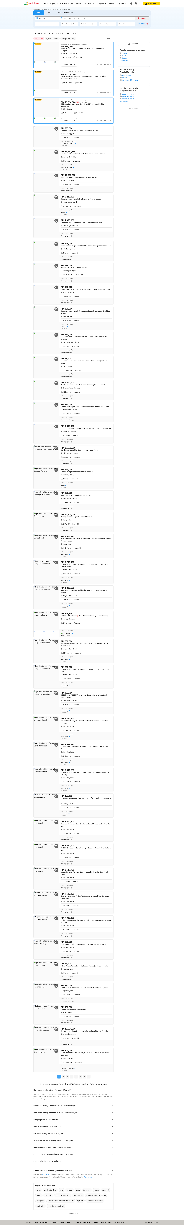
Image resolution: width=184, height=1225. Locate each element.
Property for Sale (47, 9)
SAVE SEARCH (135, 44)
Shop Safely (54, 1222)
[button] (67, 634)
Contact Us (77, 1222)
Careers (95, 1222)
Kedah (124, 58)
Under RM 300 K (128, 99)
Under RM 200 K (128, 96)
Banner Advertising (66, 1222)
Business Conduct (119, 1222)
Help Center (87, 1222)
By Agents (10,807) (68, 39)
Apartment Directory (65, 13)
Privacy (109, 1222)
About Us (29, 1222)
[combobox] (68, 24)
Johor (124, 56)
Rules (36, 1222)
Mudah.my (36, 9)
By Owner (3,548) (52, 39)
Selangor (125, 53)
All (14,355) (39, 39)
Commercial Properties (130, 80)
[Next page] (89, 1077)
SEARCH (143, 18)
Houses (124, 78)
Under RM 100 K (128, 94)
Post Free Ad (44, 1222)
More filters (142, 24)
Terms (102, 1222)
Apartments (126, 75)
